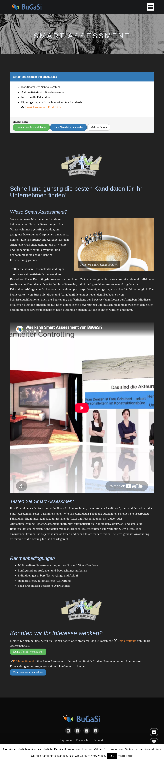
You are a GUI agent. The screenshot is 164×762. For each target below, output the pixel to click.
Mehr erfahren (99, 127)
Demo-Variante (126, 640)
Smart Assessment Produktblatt (44, 107)
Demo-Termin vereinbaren (31, 127)
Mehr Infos (125, 755)
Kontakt (99, 740)
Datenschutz (84, 740)
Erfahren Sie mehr (24, 661)
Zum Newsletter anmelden (68, 127)
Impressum (66, 740)
